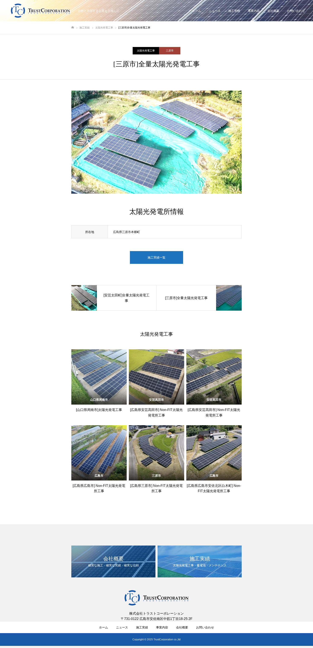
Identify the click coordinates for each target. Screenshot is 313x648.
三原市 (170, 50)
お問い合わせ (296, 11)
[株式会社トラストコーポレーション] (40, 10)
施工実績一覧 (156, 257)
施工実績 (234, 11)
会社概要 (273, 11)
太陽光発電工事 (146, 50)
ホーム (196, 11)
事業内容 (254, 11)
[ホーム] (72, 27)
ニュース (215, 11)
